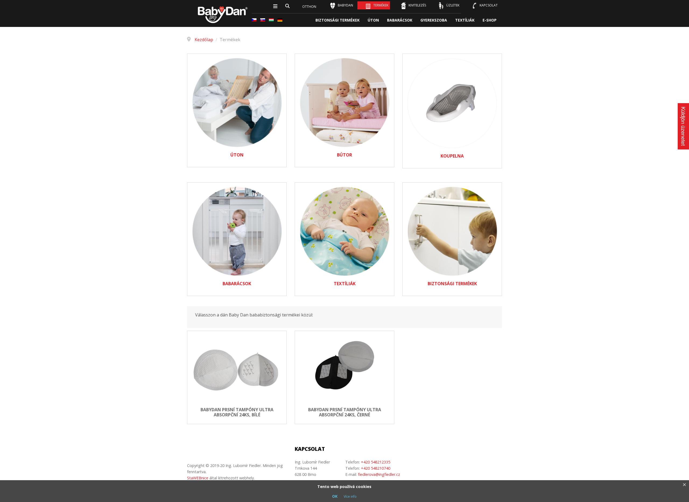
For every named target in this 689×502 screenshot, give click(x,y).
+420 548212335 (375, 462)
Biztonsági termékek (337, 20)
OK (335, 496)
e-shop (490, 20)
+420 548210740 (375, 468)
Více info (350, 496)
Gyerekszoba (433, 20)
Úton (373, 20)
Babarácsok (399, 20)
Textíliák (464, 20)
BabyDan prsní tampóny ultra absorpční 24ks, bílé (237, 412)
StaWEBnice (197, 477)
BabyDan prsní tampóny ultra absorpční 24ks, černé (344, 412)
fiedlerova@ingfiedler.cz (379, 474)
